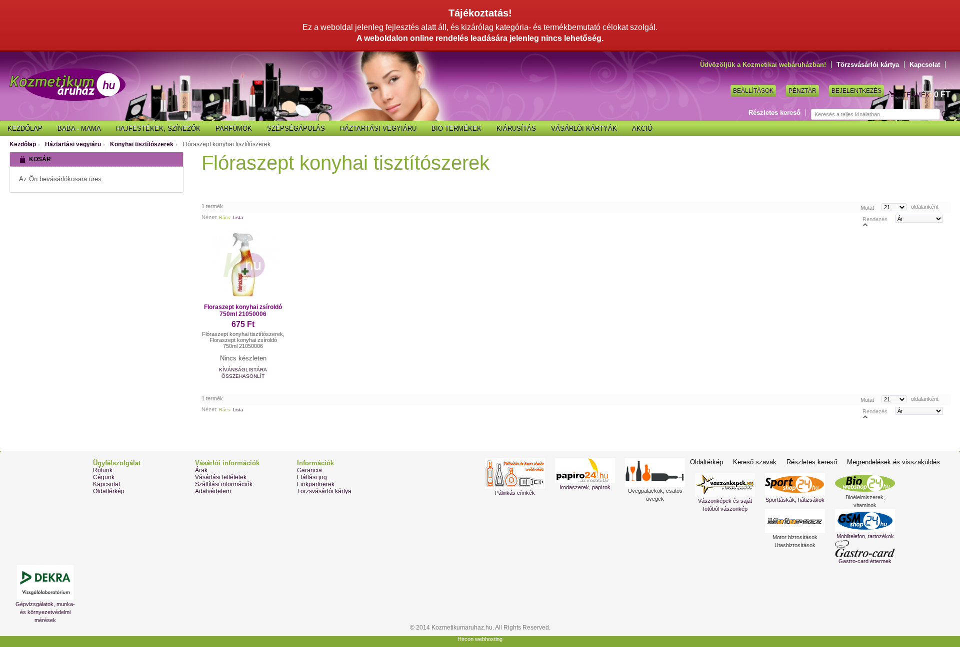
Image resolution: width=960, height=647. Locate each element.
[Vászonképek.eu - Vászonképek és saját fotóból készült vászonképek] (725, 485)
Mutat (867, 207)
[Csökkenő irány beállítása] (865, 224)
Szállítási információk (223, 484)
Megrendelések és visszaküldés (893, 462)
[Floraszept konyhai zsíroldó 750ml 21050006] (243, 265)
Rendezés (875, 219)
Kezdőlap (23, 144)
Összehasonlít (243, 376)
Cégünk (103, 477)
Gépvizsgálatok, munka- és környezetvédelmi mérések (45, 612)
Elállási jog (312, 477)
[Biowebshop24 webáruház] (865, 483)
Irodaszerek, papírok (585, 487)
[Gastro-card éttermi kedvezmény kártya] (865, 548)
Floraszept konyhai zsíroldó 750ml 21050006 (243, 311)
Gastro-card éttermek (865, 561)
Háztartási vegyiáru (73, 144)
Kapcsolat (925, 64)
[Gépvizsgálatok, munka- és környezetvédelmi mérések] (45, 582)
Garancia (309, 470)
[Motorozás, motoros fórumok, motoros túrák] (795, 521)
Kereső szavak (754, 462)
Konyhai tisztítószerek (142, 144)
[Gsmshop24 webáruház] (865, 520)
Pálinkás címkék (515, 493)
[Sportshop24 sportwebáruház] (795, 484)
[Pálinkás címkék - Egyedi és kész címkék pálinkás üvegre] (515, 473)
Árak (201, 470)
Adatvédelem (213, 491)
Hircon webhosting (480, 639)
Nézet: (210, 217)
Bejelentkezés (857, 90)
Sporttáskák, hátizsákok (795, 500)
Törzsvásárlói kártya (867, 64)
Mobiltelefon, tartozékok (865, 536)
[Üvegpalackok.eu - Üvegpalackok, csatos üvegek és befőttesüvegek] (655, 472)
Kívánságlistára (243, 369)
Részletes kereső (774, 112)
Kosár (893, 95)
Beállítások (753, 90)
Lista (238, 217)
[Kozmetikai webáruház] (68, 84)
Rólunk (102, 470)
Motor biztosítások (795, 537)
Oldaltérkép (108, 491)
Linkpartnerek (315, 484)
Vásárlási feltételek (220, 477)
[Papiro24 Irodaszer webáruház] (585, 470)
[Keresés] (945, 114)
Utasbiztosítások (795, 545)
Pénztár (802, 90)
